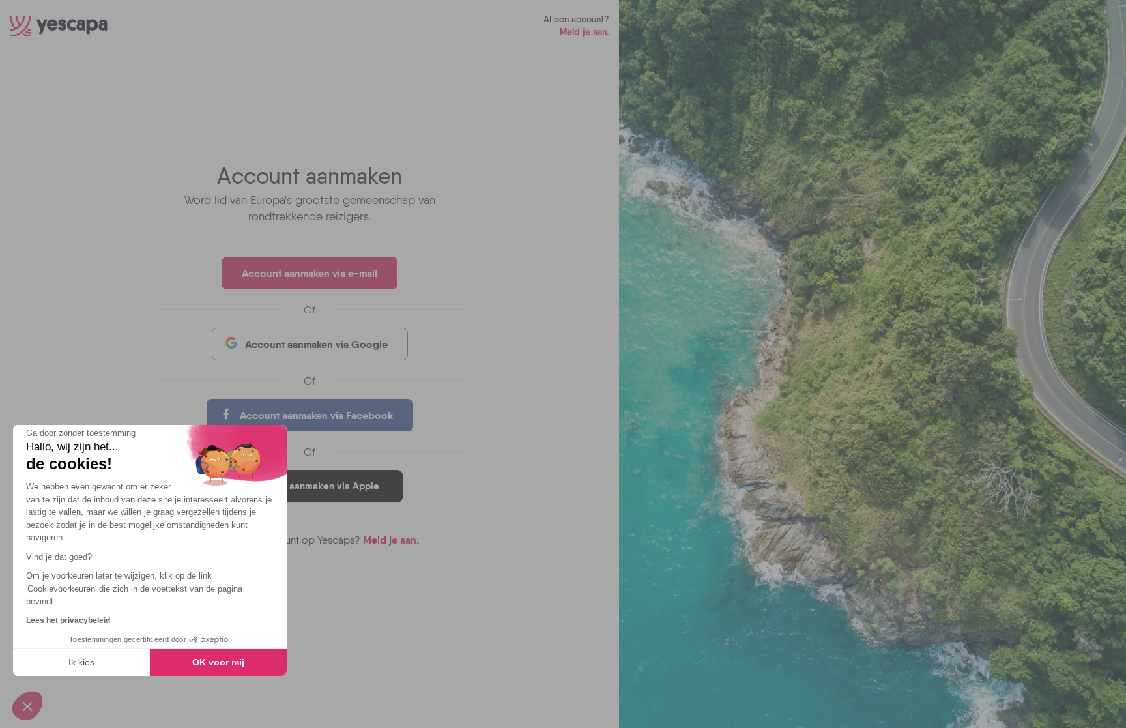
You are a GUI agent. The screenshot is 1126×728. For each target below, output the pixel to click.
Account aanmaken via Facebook (316, 415)
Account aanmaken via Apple (314, 486)
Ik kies (81, 662)
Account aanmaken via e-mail (309, 273)
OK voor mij (218, 662)
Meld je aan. (584, 32)
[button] (27, 705)
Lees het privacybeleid (68, 620)
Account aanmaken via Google (316, 344)
